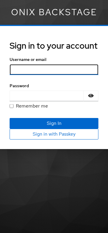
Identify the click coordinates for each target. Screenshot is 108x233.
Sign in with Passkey (54, 134)
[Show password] (90, 96)
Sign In (54, 123)
